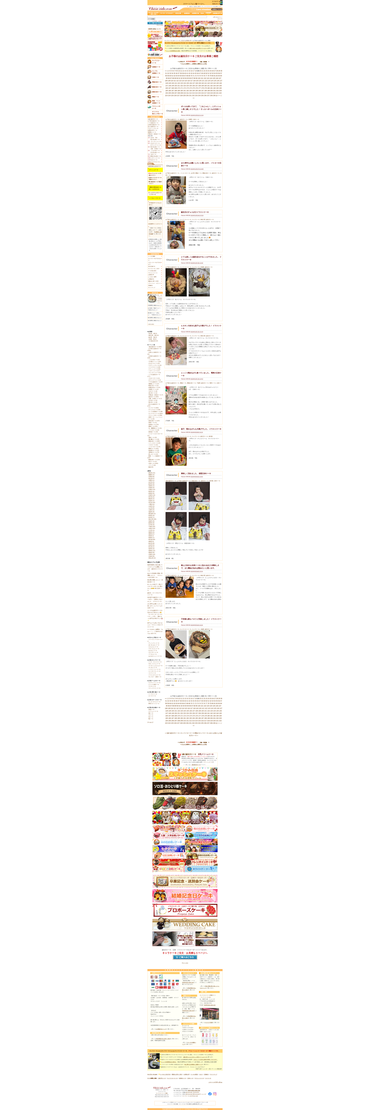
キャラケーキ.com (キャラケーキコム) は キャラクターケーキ (168, 1051)
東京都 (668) (152, 539)
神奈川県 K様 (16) (154, 335)
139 (199, 83)
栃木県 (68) (151, 543)
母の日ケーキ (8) (153, 402)
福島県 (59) (151, 552)
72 (196, 76)
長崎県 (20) (151, 532)
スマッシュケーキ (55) (154, 369)
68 (187, 76)
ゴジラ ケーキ (152, 673)
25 (211, 71)
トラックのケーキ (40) (154, 443)
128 (166, 83)
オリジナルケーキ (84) (154, 409)
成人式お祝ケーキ (155, 139)
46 (198, 73)
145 (217, 83)
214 (196, 93)
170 (178, 88)
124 (212, 81)
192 (187, 90)
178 (202, 88)
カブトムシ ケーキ (153, 711)
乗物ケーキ (198, 173)
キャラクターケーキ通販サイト (208, 995)
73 (198, 76)
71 (193, 76)
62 (174, 76)
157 (196, 86)
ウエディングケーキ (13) (155, 365)
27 (215, 71)
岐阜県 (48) (151, 484)
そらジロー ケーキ (153, 652)
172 (184, 88)
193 (190, 90)
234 (199, 95)
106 (217, 78)
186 (169, 90)
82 (217, 76)
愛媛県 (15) (151, 474)
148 (169, 86)
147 (166, 86)
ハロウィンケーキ (155, 158)
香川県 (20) (151, 497)
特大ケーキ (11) (153, 461)
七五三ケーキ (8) (153, 391)
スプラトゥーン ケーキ (154, 682)
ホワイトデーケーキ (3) (155, 380)
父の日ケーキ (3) (153, 400)
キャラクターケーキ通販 (162, 1093)
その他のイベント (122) (155, 361)
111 (175, 81)
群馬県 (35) (151, 493)
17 (194, 71)
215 (199, 93)
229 (184, 95)
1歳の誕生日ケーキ (153, 119)
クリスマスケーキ (155, 161)
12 (183, 71)
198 (205, 90)
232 (193, 95)
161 (208, 86)
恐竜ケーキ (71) (153, 422)
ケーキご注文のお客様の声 (183, 40)
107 (220, 78)
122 (206, 81)
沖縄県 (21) (151, 480)
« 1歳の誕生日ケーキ (172, 733)
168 (172, 88)
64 (179, 76)
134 (184, 83)
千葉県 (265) (152, 526)
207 (175, 93)
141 (205, 83)
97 (192, 78)
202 (217, 90)
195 (196, 90)
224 (169, 95)
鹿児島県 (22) (152, 513)
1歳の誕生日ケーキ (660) (155, 346)
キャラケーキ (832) (154, 408)
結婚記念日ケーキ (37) (154, 387)
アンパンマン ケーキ (154, 643)
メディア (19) (152, 465)
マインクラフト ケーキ (154, 688)
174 (190, 88)
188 (175, 90)
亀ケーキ (151, 718)
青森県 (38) (151, 521)
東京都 (210, 436)
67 (185, 76)
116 (189, 81)
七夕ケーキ (153, 154)
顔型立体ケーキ (196, 481)
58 (166, 76)
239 (214, 95)
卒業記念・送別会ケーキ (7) (156, 395)
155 (190, 86)
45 (196, 73)
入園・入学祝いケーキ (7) (155, 398)
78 (208, 76)
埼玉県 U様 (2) (153, 333)
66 (183, 76)
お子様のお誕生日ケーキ (172, 119)
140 (202, 83)
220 (214, 93)
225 (172, 95)
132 (178, 83)
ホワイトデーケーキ (155, 145)
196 (199, 90)
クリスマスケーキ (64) (154, 367)
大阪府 (202, 629)
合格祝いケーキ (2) (153, 389)
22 (204, 71)
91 (179, 78)
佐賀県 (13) (151, 500)
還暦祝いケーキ (152, 132)
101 (202, 78)
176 (196, 88)
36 (176, 73)
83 (219, 76)
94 (186, 78)
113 (180, 81)
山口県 (193, 173)
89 (175, 78)
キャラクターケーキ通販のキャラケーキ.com (196, 733)
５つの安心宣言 (152, 270)
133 (181, 83)
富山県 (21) (151, 547)
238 (211, 95)
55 (217, 73)
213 (193, 93)
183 (217, 88)
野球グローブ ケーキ (154, 703)
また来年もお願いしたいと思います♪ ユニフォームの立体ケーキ (154, 606)
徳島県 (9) (151, 541)
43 (191, 73)
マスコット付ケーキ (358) (155, 415)
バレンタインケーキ (155, 141)
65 (181, 76)
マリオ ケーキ (152, 686)
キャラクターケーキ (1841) (156, 413)
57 (221, 73)
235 (202, 95)
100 (199, 78)
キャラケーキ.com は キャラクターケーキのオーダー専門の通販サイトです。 (188, 43)
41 (187, 73)
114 (183, 81)
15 (189, 71)
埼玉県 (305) (152, 502)
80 (213, 76)
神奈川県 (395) (152, 519)
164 (217, 86)
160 (205, 86)
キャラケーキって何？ (154, 268)
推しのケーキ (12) (153, 454)
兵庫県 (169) (152, 554)
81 (215, 76)
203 (220, 90)
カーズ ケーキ (152, 696)
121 (203, 81)
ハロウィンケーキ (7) (154, 370)
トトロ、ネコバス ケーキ (155, 662)
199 (208, 90)
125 (215, 81)
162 (211, 86)
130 (172, 83)
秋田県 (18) (151, 515)
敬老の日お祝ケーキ (155, 156)
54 (215, 73)
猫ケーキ (151, 713)
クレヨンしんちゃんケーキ (155, 665)
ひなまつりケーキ (155, 143)
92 (181, 78)
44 (193, 73)
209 (181, 93)
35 (174, 73)
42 (189, 73)
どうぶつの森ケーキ (154, 684)
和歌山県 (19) (152, 558)
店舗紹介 (150, 285)
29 (219, 71)
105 (214, 78)
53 (213, 73)
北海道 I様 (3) (152, 339)
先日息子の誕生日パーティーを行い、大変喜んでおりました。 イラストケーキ (154, 599)
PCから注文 (160, 25)
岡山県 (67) (151, 478)
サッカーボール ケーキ (154, 701)
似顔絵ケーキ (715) (154, 424)
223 (166, 95)
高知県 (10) (151, 498)
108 (166, 81)
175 (193, 88)
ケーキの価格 (151, 256)
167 (169, 88)
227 (178, 95)
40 (185, 73)
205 (169, 93)
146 (220, 83)
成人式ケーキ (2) (153, 393)
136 (190, 83)
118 (194, 81)
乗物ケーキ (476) (153, 426)
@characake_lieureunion (192, 1092)
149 (172, 86)
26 (213, 71)
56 (219, 73)
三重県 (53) (151, 504)
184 (220, 88)
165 (220, 86)
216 (202, 93)
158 (199, 86)
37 (179, 73)
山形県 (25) (151, 506)
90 (177, 78)
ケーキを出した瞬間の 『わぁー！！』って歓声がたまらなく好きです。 (155, 631)
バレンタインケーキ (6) (155, 372)
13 (185, 71)
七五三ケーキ (153, 160)
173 (187, 88)
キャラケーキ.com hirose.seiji (190, 1096)
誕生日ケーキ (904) (154, 396)
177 (199, 88)
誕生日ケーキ (184, 119)
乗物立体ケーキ (206, 173)
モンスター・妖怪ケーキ (155, 676)
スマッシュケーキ (208, 762)
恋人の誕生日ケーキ (153, 126)
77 (206, 76)
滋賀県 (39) (151, 512)
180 (208, 88)
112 (177, 81)
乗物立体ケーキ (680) (154, 441)
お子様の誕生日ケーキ (153, 121)
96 (190, 78)
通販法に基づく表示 (153, 281)
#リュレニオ (203, 1094)
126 (218, 81)
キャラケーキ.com (169, 40)
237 (208, 95)
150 (175, 86)
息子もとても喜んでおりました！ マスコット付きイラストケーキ (155, 625)
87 (171, 78)
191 (184, 90)
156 (193, 86)
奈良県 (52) (151, 545)
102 (205, 78)
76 (204, 76)
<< (166, 71)
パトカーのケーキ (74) (154, 446)
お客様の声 (151, 274)
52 (210, 73)
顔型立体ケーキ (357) (154, 420)
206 (172, 93)
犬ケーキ (151, 715)
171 (181, 88)
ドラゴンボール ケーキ (154, 675)
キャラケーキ (196, 219)
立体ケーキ (196, 119)
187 (172, 90)
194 (193, 90)
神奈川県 (202, 219)
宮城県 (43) (151, 487)
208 (178, 93)
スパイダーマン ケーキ (154, 671)
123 (209, 81)
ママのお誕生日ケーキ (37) (156, 382)
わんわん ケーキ (153, 650)
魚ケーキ (151, 717)
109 (169, 81)
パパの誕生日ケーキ (153, 123)
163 (214, 86)
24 (208, 71)
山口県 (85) (151, 508)
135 (187, 83)
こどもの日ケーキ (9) (154, 359)
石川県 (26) (151, 524)
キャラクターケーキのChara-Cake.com (185, 1109)
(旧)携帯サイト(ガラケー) (155, 224)
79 (210, 76)
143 (211, 83)
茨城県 (202, 267)
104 (211, 78)
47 (200, 73)
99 (196, 78)
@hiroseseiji (196, 1094)
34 (172, 73)
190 (181, 90)
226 (175, 95)
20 (200, 71)
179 (205, 88)
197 (202, 90)
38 (181, 73)
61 (172, 76)
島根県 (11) (151, 537)
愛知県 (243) (152, 473)
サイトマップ (151, 287)
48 (202, 73)
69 (189, 76)
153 (184, 86)
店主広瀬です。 (152, 266)
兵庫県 (190, 119)
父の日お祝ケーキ (155, 152)
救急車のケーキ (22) (154, 450)
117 (191, 81)
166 (166, 88)
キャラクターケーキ (185, 219)
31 (166, 73)
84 (221, 76)
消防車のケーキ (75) (154, 452)
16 (192, 71)
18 (196, 71)
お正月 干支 (153, 137)
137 (193, 83)
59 (168, 76)
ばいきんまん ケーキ (154, 645)
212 (190, 93)
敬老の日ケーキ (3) (153, 385)
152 (181, 86)
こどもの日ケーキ (155, 150)
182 (214, 88)
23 (206, 71)
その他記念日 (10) (153, 341)
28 (217, 71)
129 (169, 83)
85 (167, 78)
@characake (189, 1094)
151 (178, 86)
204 (166, 93)
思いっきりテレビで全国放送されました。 (159, 299)
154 (187, 86)
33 (170, 73)
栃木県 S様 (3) (153, 337)
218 (208, 93)
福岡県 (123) (152, 550)
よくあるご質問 (152, 277)
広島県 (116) (152, 495)
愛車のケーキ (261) (154, 448)
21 (202, 71)
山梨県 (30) (151, 510)
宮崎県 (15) (151, 486)
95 (188, 78)
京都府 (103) (152, 489)
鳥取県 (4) (151, 536)
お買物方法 (151, 279)
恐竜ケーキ (151, 709)
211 (187, 93)
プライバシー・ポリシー (154, 283)
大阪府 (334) (152, 528)
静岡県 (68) (151, 523)
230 (187, 95)
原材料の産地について (154, 29)
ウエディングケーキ (153, 128)
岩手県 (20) (151, 482)
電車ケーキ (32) (153, 437)
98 (194, 78)
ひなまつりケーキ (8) (154, 363)
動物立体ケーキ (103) (154, 459)
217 (205, 93)
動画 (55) (151, 467)
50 (206, 73)
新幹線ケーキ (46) (153, 432)
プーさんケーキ (153, 654)
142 (208, 83)
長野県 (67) (151, 534)
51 (208, 73)
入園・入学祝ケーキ (155, 148)
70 (191, 76)
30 (221, 71)
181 (211, 88)
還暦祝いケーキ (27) (154, 384)
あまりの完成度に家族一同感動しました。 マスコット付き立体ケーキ (154, 575)
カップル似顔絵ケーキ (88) (156, 411)
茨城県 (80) (151, 476)
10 (179, 71)
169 (175, 88)
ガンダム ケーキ (153, 667)
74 (200, 76)
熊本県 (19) (151, 491)
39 (183, 73)
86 (169, 78)
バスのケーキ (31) (153, 445)
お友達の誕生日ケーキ (153, 124)
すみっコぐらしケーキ (154, 663)
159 (202, 86)
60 (170, 76)
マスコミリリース (152, 273)
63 (176, 76)
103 (208, 78)
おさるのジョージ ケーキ (155, 656)
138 (196, 83)
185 (166, 90)
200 (211, 90)
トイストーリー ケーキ (154, 669)
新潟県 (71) (151, 517)
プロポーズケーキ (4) (154, 378)
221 (217, 93)
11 (181, 71)
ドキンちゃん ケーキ (154, 648)
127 (221, 81)
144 (214, 83)
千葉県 (198, 383)
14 (187, 71)
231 (190, 95)
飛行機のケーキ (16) (154, 439)
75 (202, 76)
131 (175, 83)
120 (200, 81)
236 (205, 95)
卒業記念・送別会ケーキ (154, 134)
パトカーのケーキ (185, 173)
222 (220, 93)
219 (211, 93)
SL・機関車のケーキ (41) (155, 428)
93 (184, 78)
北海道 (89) (151, 556)
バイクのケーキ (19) (154, 430)
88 (173, 78)
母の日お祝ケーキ (155, 147)
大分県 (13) (151, 530)
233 (196, 95)
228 (181, 95)
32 (168, 73)
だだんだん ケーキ (153, 647)
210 (184, 93)
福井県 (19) (151, 548)
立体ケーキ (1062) (153, 463)
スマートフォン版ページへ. (194, 4)
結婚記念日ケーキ (152, 130)
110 (172, 81)
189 (178, 90)
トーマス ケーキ (153, 694)
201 (214, 90)
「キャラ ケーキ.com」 (206, 997)
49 (204, 73)
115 (186, 81)
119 (197, 81)
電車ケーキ (212, 383)
